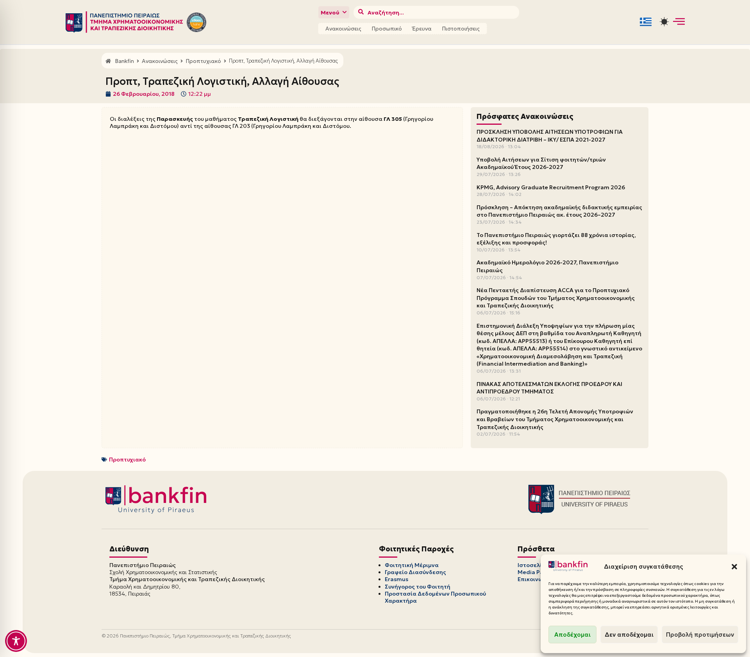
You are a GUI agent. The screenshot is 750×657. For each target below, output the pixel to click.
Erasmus (396, 579)
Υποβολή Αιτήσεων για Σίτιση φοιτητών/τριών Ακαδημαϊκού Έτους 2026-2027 (541, 163)
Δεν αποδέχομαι (629, 634)
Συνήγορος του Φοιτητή (417, 586)
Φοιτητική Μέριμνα (412, 565)
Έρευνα (422, 28)
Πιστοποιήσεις (461, 28)
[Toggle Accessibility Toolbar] (16, 641)
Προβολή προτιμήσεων (700, 634)
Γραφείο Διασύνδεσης (415, 572)
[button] (734, 567)
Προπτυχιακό (127, 459)
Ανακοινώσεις (343, 28)
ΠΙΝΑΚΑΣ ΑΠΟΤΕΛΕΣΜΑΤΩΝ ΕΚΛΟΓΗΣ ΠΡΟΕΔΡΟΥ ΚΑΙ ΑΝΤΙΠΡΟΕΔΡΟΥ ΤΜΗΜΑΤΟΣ (549, 388)
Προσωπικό (386, 28)
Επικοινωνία (535, 579)
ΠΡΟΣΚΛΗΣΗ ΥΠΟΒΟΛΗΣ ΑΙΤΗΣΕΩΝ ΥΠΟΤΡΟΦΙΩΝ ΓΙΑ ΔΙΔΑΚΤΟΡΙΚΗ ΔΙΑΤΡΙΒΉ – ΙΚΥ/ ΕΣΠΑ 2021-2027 (550, 135)
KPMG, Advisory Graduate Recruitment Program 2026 (551, 187)
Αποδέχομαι (572, 634)
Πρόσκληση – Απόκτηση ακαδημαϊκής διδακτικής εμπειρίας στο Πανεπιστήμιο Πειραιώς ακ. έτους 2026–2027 (559, 211)
